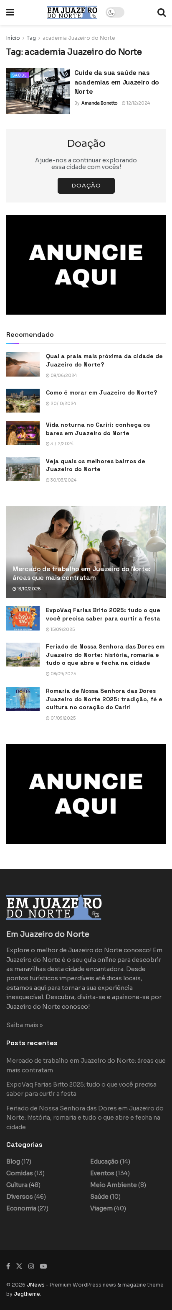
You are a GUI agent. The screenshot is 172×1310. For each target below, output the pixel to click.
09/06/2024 (63, 375)
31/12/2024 (61, 443)
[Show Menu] (10, 12)
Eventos (102, 1173)
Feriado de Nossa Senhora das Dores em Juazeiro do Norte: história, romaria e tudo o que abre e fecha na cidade (105, 655)
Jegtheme (27, 1294)
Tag (31, 38)
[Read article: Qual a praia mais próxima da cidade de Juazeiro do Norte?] (23, 364)
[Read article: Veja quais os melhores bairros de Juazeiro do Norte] (23, 469)
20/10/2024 (63, 403)
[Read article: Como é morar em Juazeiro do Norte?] (23, 401)
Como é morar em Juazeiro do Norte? (101, 392)
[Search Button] (161, 12)
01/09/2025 (63, 718)
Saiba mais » (24, 1025)
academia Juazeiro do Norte (79, 38)
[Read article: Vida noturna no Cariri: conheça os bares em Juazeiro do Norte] (23, 433)
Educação (104, 1161)
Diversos (19, 1196)
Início (13, 38)
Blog (13, 1161)
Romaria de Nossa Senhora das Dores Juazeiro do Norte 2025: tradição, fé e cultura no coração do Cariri (104, 699)
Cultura (17, 1185)
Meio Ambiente (113, 1185)
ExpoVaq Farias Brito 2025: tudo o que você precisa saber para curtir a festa (103, 614)
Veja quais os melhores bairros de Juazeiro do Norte (95, 465)
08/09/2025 (63, 674)
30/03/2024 (63, 480)
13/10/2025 (28, 589)
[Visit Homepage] (72, 12)
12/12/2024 (138, 103)
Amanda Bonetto (99, 103)
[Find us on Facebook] (8, 1266)
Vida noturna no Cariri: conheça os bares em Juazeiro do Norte (98, 429)
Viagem (101, 1208)
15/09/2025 (62, 629)
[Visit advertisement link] (86, 265)
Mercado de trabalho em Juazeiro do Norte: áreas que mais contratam (82, 573)
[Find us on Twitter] (19, 1266)
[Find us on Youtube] (43, 1266)
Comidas (19, 1173)
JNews (36, 1285)
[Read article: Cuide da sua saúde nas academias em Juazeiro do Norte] (38, 91)
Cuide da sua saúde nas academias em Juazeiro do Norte (116, 82)
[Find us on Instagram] (31, 1266)
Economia (21, 1208)
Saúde (20, 75)
